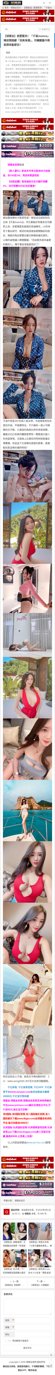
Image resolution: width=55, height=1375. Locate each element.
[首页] (51, 1354)
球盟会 (28, 1213)
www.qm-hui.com (36, 1142)
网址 (7, 1334)
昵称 (9, 1320)
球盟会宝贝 (16, 7)
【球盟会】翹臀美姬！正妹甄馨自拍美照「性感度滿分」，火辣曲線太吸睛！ (15, 1246)
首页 (7, 7)
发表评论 (45, 29)
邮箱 (9, 1327)
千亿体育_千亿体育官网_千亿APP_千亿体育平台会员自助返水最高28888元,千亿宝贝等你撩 (27, 1091)
